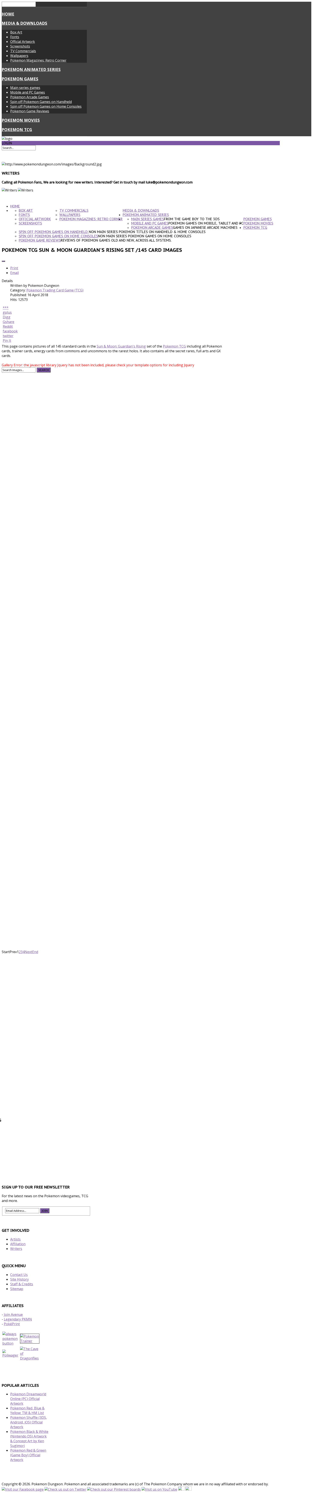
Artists (15, 1239)
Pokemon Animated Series (31, 69)
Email (14, 272)
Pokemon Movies (21, 120)
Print (14, 268)
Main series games (25, 87)
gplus (7, 312)
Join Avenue (13, 1314)
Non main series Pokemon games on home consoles (144, 236)
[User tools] (3, 261)
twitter (8, 335)
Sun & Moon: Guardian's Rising (121, 346)
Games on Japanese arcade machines (205, 227)
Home (8, 14)
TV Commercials (23, 51)
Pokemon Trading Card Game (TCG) (54, 290)
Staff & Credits (21, 1284)
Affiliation (18, 1244)
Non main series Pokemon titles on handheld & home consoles (147, 232)
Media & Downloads (24, 23)
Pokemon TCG (17, 129)
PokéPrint (12, 1324)
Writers (16, 1248)
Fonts (14, 37)
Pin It (7, 340)
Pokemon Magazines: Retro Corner (38, 60)
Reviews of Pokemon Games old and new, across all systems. (116, 240)
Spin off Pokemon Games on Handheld (41, 101)
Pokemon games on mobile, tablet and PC (205, 223)
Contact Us (19, 1274)
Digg (6, 317)
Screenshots (20, 46)
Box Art (16, 32)
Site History (19, 1279)
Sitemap (16, 1288)
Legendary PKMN (18, 1319)
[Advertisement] (140, 1161)
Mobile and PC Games (27, 92)
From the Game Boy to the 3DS (192, 219)
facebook (10, 331)
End (35, 951)
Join (45, 1211)
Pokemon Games (20, 78)
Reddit (8, 326)
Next (28, 951)
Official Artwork (22, 41)
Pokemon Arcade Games (29, 97)
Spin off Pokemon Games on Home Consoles (46, 106)
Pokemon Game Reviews (29, 111)
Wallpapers (19, 55)
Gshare (8, 321)
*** (6, 307)
